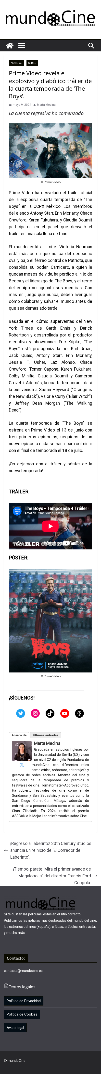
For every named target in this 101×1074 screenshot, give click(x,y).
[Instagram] (35, 713)
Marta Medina (46, 104)
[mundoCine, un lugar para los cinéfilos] (10, 45)
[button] (21, 45)
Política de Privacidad (24, 1001)
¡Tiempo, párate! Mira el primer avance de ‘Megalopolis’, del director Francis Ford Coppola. (52, 876)
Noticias (16, 63)
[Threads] (79, 713)
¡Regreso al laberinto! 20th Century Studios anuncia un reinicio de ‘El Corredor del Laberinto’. (50, 850)
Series (32, 63)
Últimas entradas (45, 735)
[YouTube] (64, 713)
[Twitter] (20, 713)
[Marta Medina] (22, 744)
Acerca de (19, 735)
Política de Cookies (22, 1014)
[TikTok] (50, 713)
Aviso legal (15, 1028)
